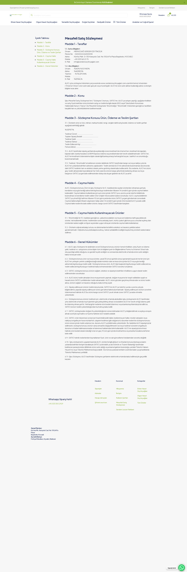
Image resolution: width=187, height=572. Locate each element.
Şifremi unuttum (101, 402)
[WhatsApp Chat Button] (181, 567)
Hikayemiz (120, 389)
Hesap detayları (101, 398)
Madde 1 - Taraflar (44, 42)
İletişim (119, 393)
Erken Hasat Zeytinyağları (142, 390)
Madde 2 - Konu (43, 46)
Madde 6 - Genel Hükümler (47, 66)
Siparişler (98, 389)
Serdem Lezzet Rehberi (125, 409)
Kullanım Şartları (122, 398)
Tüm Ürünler (141, 403)
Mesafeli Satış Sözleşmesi (121, 403)
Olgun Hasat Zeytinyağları (142, 397)
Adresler (98, 393)
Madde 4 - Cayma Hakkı (46, 56)
